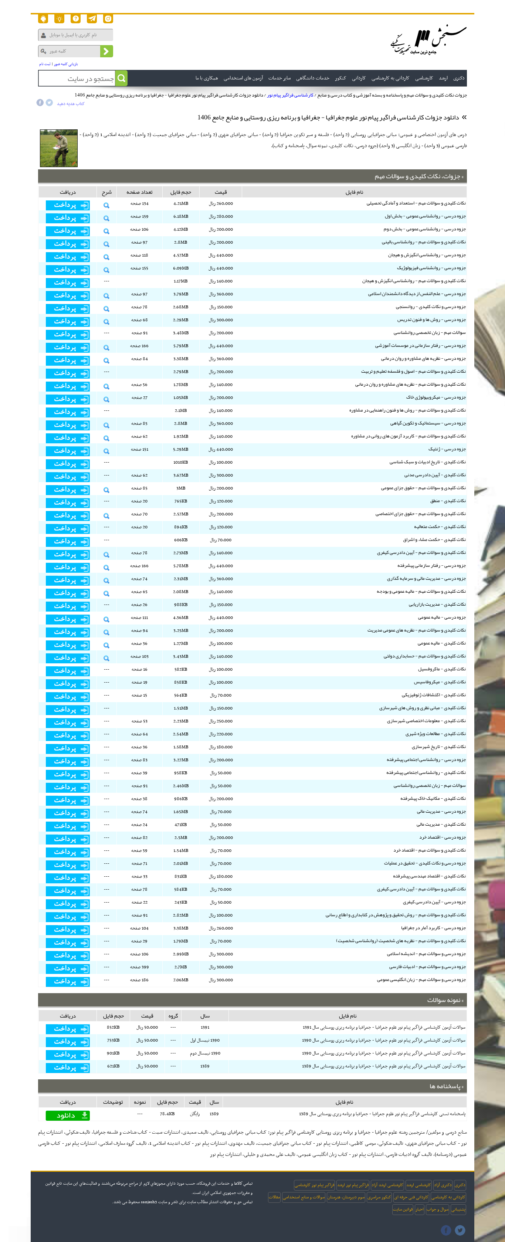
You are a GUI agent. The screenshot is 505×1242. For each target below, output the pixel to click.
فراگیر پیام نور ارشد (353, 1185)
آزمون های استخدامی (243, 78)
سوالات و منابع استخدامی (304, 1197)
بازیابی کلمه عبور (66, 64)
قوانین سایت (403, 1209)
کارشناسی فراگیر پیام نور (290, 95)
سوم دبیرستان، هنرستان (346, 1197)
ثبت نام (45, 64)
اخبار (420, 1209)
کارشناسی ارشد (418, 1185)
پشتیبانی (458, 1209)
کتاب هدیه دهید (71, 104)
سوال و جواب (437, 1209)
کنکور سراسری (379, 1197)
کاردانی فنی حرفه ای (411, 1197)
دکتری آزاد (443, 1185)
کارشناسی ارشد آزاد (387, 1185)
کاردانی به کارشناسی (448, 1197)
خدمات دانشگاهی (312, 78)
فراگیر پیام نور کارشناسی (314, 1185)
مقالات (274, 1197)
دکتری (460, 1185)
